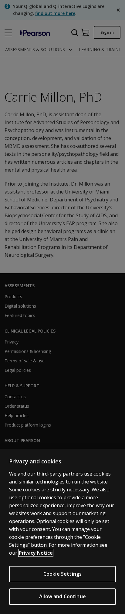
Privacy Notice (36, 552)
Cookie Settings (62, 573)
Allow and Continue (62, 596)
